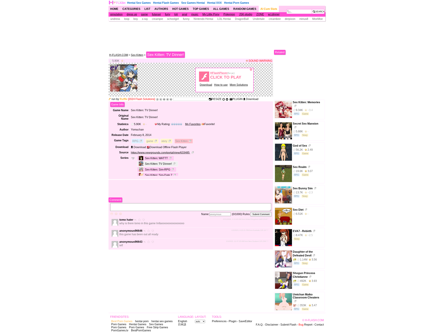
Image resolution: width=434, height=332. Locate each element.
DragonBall (242, 18)
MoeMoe (317, 18)
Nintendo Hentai (203, 18)
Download (206, 84)
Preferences (219, 321)
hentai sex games (162, 321)
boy (135, 18)
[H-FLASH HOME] (117, 2)
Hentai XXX (214, 2)
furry (167, 14)
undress (115, 18)
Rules (246, 214)
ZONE (260, 14)
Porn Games (118, 324)
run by (119, 99)
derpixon (290, 18)
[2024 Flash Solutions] (141, 99)
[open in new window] (141, 141)
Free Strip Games (157, 327)
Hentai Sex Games (139, 2)
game (144, 14)
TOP (201, 8)
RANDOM (244, 8)
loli (176, 14)
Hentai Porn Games (236, 2)
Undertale (259, 18)
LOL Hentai (224, 18)
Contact (319, 324)
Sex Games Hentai (193, 2)
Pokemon (229, 14)
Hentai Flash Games (166, 2)
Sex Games (156, 324)
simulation (116, 14)
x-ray (145, 18)
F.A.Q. (259, 324)
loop (126, 18)
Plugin (232, 321)
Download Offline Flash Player (168, 147)
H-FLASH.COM (118, 55)
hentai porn (142, 321)
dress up (132, 14)
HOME (114, 8)
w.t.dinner (274, 14)
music (194, 14)
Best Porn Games (121, 321)
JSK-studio (245, 14)
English (182, 321)
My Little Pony (210, 14)
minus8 (303, 18)
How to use (221, 84)
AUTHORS (161, 8)
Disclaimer (271, 324)
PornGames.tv (119, 330)
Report (305, 324)
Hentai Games (137, 324)
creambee (275, 18)
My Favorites (193, 124)
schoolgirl (173, 18)
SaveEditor (245, 321)
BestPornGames (141, 330)
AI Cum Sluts (268, 8)
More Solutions (239, 84)
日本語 (182, 324)
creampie (157, 18)
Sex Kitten (137, 55)
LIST (147, 8)
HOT (180, 8)
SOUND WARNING (260, 60)
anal (184, 14)
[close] (135, 66)
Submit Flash (288, 324)
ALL (221, 8)
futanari (156, 14)
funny (186, 18)
